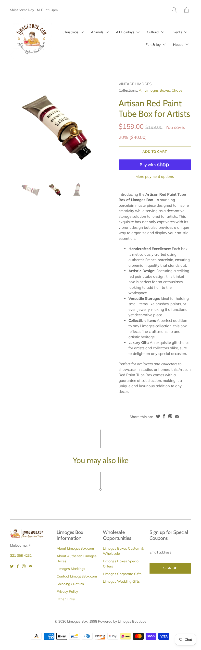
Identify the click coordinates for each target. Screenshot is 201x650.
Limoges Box (77, 621)
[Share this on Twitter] (158, 416)
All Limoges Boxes (154, 90)
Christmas (71, 32)
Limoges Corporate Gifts (122, 574)
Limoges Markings (71, 568)
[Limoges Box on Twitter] (11, 566)
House (178, 44)
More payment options (155, 176)
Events (177, 32)
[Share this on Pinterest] (170, 416)
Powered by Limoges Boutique (122, 621)
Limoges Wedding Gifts (121, 581)
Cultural (153, 32)
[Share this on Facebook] (164, 416)
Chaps (177, 90)
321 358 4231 (21, 555)
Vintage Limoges (135, 84)
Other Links (66, 599)
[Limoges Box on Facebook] (18, 566)
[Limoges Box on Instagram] (23, 566)
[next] (94, 127)
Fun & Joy (154, 44)
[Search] (174, 10)
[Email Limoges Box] (30, 566)
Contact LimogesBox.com (77, 576)
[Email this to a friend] (177, 416)
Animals (97, 32)
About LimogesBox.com (75, 548)
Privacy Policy (67, 591)
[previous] (18, 127)
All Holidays (125, 32)
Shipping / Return (70, 584)
